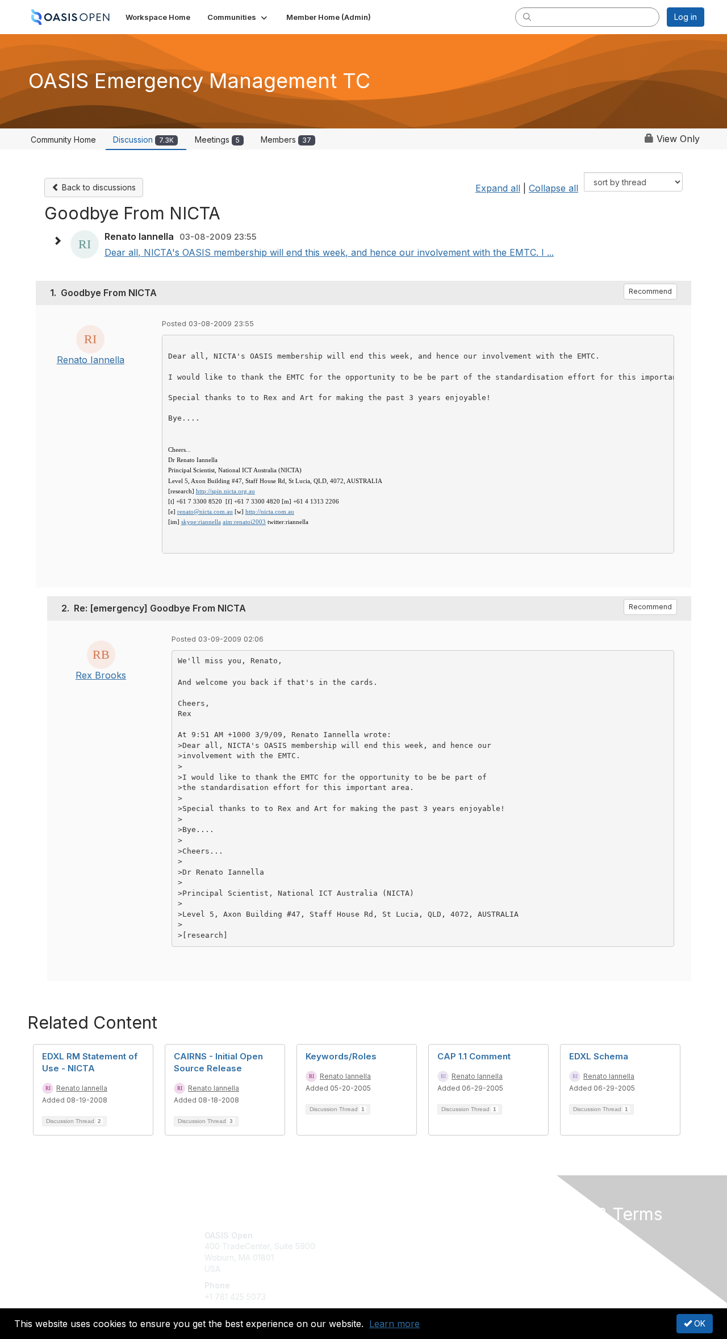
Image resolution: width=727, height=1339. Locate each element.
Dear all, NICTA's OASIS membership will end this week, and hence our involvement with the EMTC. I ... (329, 252)
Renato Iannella (90, 359)
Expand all (497, 188)
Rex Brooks (101, 675)
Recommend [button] (650, 291)
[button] (238, 17)
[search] (527, 16)
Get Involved (392, 1235)
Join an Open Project (408, 1252)
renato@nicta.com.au (205, 511)
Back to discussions (98, 187)
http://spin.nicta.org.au (225, 491)
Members (286, 139)
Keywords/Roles (341, 1056)
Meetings (217, 139)
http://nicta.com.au (269, 511)
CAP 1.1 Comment (474, 1056)
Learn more (394, 1323)
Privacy (546, 1246)
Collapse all (553, 188)
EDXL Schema (598, 1056)
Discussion (143, 139)
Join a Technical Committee (419, 1269)
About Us (549, 1235)
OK (698, 1323)
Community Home (63, 139)
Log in (685, 17)
